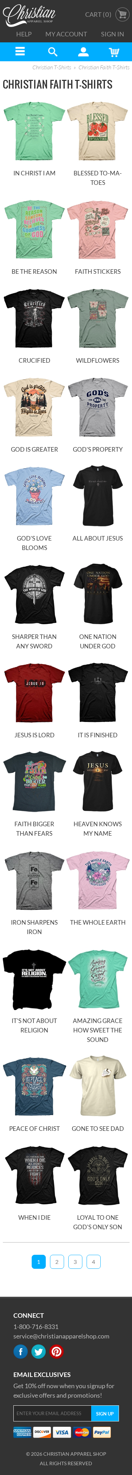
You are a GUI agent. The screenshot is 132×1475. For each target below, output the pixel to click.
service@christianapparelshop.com (61, 1336)
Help (24, 34)
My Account (66, 34)
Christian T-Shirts (51, 67)
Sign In (112, 34)
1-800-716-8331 (35, 1326)
